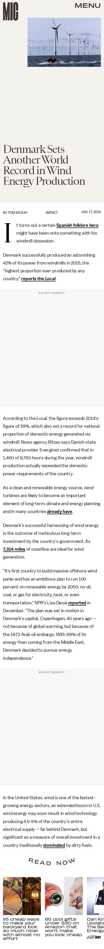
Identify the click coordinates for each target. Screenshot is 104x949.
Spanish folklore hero (77, 225)
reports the (33, 278)
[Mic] (10, 11)
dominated (54, 845)
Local (50, 278)
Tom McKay (18, 213)
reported (77, 603)
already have (59, 511)
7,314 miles (14, 549)
